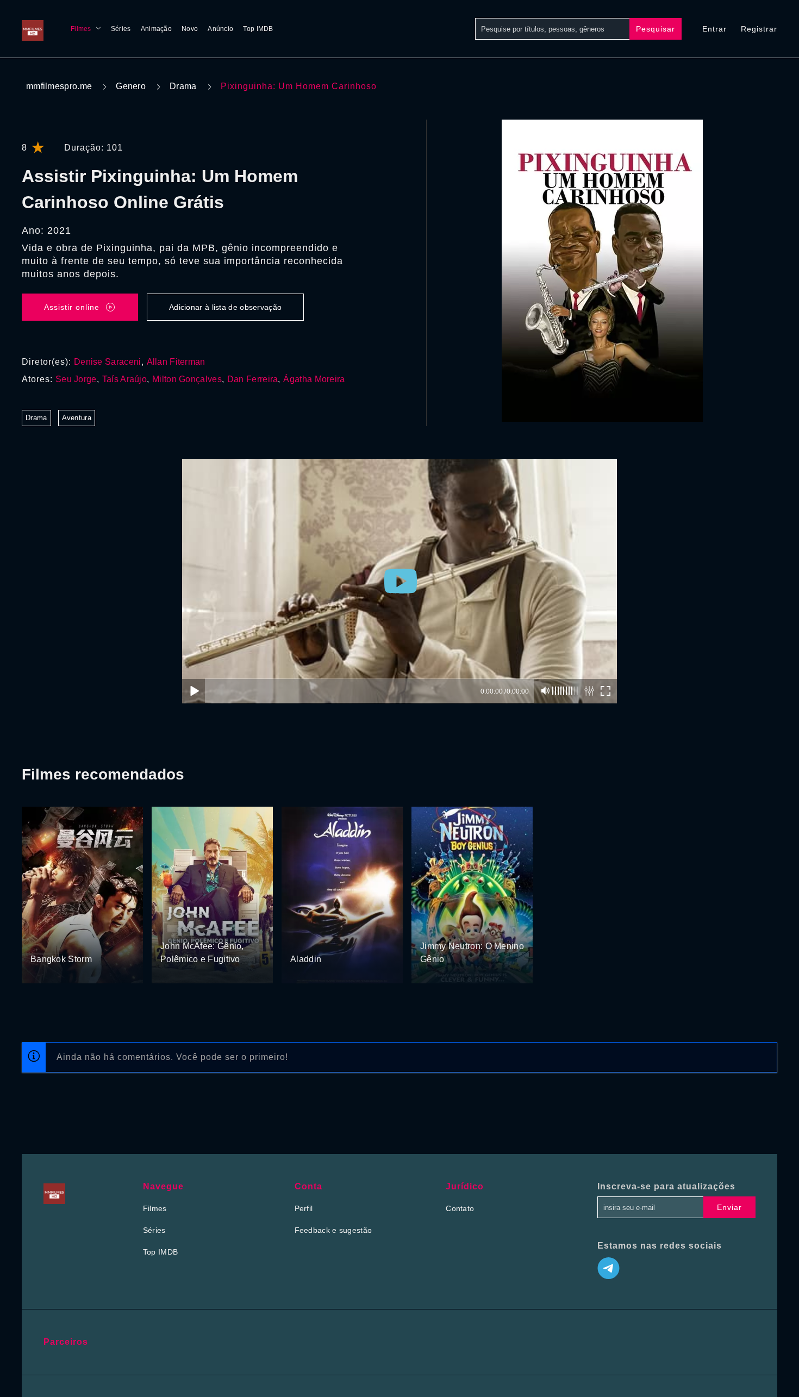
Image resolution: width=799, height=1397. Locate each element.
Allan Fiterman (176, 361)
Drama (183, 86)
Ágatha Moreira (314, 379)
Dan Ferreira (252, 379)
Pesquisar (655, 28)
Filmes (81, 29)
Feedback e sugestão (333, 1230)
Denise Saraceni (107, 361)
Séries (121, 29)
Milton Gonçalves (187, 379)
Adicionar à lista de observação (225, 307)
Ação (40, 939)
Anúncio (220, 29)
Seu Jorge (76, 379)
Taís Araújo (124, 379)
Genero (131, 86)
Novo (190, 29)
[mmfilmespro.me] (35, 29)
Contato (460, 1208)
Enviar (729, 1207)
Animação (156, 29)
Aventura (76, 418)
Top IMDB (258, 29)
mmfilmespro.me (59, 86)
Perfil (304, 1208)
